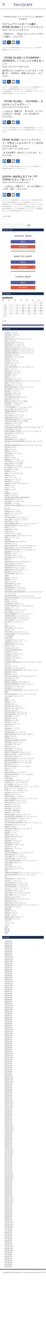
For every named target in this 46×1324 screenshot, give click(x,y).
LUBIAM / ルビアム (11, 654)
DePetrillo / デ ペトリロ (13, 451)
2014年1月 (8, 1242)
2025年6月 (8, 967)
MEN (6, 690)
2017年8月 (8, 1156)
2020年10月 (8, 1079)
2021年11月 (8, 1053)
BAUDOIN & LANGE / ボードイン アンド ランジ (22, 379)
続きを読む (19, 36)
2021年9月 (8, 1057)
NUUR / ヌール (10, 728)
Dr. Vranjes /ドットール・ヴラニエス (18, 465)
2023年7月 (8, 1013)
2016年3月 (8, 1190)
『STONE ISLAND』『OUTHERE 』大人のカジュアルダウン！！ (22, 102)
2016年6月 (8, 1184)
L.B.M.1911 (8, 636)
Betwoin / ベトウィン (12, 389)
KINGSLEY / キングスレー (14, 626)
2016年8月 (8, 1180)
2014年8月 (8, 1228)
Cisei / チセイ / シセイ (12, 423)
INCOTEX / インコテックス (14, 587)
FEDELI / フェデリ (11, 491)
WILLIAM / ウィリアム (12, 905)
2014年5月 (8, 1234)
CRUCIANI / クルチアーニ (14, 431)
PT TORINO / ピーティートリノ (31, 200)
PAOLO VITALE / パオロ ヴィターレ (17, 752)
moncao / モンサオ (11, 708)
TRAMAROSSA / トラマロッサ (16, 882)
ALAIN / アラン (10, 335)
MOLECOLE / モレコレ (13, 704)
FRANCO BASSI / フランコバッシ (17, 523)
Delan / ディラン (10, 447)
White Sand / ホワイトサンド (15, 901)
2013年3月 (8, 1262)
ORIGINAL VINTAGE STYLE (15, 738)
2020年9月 (8, 1082)
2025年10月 (8, 959)
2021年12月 (8, 1051)
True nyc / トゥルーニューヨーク (16, 886)
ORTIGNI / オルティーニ (13, 740)
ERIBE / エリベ (10, 483)
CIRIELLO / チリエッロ (13, 421)
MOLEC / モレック (11, 702)
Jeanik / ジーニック (11, 606)
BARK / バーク (9, 375)
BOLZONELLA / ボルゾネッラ (15, 395)
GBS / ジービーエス (11, 535)
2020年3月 (8, 1094)
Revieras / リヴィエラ (12, 804)
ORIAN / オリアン (11, 736)
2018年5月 (8, 1138)
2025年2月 (8, 975)
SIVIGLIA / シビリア (11, 840)
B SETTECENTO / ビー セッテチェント (19, 365)
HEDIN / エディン (11, 575)
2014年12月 (8, 1220)
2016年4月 (8, 1188)
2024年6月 (8, 991)
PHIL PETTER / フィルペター (15, 770)
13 (23, 305)
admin (26, 30)
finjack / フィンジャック (13, 511)
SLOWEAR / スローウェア (14, 842)
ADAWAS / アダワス (12, 333)
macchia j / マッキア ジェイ (14, 666)
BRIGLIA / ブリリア (11, 397)
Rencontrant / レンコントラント (16, 800)
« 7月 (4, 319)
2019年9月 (8, 1106)
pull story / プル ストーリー (14, 790)
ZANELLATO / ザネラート (14, 915)
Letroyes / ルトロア (11, 646)
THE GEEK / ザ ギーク (12, 860)
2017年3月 (8, 1166)
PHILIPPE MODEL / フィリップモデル (18, 772)
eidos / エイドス (10, 475)
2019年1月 (8, 1122)
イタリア (7, 919)
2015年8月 (8, 1204)
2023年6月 (8, 1015)
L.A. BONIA (8, 634)
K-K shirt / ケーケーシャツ (14, 620)
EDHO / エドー (10, 473)
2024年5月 (8, 993)
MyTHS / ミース (10, 720)
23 (41, 308)
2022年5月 (8, 1041)
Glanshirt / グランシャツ (13, 553)
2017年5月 (8, 1162)
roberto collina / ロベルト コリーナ (17, 812)
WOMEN (7, 907)
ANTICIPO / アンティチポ (14, 355)
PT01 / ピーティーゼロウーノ (15, 786)
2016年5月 (8, 1186)
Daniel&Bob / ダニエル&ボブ (15, 437)
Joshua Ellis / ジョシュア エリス (16, 618)
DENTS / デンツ (10, 449)
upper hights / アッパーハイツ (15, 893)
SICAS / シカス (10, 836)
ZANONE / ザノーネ (12, 917)
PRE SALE (8, 776)
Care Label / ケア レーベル (14, 413)
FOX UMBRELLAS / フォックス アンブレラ (20, 521)
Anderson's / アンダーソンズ (15, 345)
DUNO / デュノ (10, 469)
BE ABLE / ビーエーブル (13, 383)
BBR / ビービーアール (12, 381)
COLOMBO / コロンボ (12, 427)
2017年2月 (8, 1168)
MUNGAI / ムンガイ (11, 718)
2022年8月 (8, 1035)
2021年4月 (8, 1067)
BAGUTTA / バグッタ (12, 369)
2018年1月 (8, 1146)
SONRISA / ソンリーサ (13, 846)
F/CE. (6, 489)
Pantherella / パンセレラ (13, 748)
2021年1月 (8, 1073)
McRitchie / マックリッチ (13, 686)
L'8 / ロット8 (9, 628)
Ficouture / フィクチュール (14, 499)
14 (29, 305)
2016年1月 (8, 1194)
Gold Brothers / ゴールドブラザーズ (17, 559)
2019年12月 (8, 1100)
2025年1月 (8, 977)
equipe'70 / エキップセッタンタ (16, 481)
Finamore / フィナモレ (12, 509)
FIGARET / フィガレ (12, 501)
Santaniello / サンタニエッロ (14, 822)
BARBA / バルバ (10, 373)
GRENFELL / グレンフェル (14, 565)
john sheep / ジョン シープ (14, 610)
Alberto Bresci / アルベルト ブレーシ (18, 337)
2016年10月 (8, 1176)
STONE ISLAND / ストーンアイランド (21, 47)
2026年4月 (8, 947)
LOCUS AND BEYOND (13, 648)
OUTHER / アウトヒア (16, 127)
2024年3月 (8, 997)
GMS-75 (7, 557)
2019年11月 (8, 1102)
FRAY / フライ (9, 525)
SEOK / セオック (10, 832)
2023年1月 (8, 1025)
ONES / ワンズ (10, 734)
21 (29, 308)
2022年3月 (8, 1045)
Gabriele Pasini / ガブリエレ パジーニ (18, 533)
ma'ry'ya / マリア (10, 664)
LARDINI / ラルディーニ (13, 640)
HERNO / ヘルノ (16, 200)
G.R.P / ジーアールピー (13, 531)
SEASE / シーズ (10, 830)
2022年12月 (8, 1027)
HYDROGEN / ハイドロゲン (15, 585)
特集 (6, 931)
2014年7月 (8, 1230)
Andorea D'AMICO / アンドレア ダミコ (18, 347)
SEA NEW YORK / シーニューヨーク (18, 826)
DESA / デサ (9, 453)
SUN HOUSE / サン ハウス (14, 852)
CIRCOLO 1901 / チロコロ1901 (16, 419)
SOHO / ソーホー (11, 844)
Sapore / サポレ (10, 824)
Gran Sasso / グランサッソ (14, 561)
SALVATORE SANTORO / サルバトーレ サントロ (23, 820)
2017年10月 (8, 1152)
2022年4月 (8, 1043)
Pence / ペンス (10, 766)
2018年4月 (8, 1140)
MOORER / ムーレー (12, 714)
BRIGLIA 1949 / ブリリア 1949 (15, 399)
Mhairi (6, 696)
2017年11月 (8, 1150)
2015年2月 (8, 1216)
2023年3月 (8, 1021)
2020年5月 (8, 1090)
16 (41, 305)
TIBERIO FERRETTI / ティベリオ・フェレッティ (22, 870)
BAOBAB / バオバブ (11, 371)
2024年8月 (8, 987)
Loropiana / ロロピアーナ (13, 652)
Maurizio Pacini (10, 678)
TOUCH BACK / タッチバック (15, 880)
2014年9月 (8, 1226)
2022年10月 (8, 1031)
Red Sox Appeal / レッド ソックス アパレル (20, 796)
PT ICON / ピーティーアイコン (16, 780)
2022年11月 (8, 1029)
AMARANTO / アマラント (14, 341)
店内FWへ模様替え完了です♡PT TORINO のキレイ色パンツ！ (20, 176)
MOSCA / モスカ (10, 716)
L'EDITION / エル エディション (16, 630)
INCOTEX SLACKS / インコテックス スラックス (22, 595)
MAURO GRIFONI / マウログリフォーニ (19, 682)
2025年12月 (8, 955)
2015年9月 (8, 1202)
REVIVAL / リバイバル (12, 806)
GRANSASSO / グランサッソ (15, 563)
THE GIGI (8, 862)
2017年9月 (8, 1154)
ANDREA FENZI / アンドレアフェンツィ (19, 349)
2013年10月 (8, 1248)
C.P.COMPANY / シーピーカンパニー (21, 86)
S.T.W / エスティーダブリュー (15, 818)
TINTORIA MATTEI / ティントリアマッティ (20, 872)
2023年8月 (8, 1011)
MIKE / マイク (9, 698)
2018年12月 (8, 1124)
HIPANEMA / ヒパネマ (12, 581)
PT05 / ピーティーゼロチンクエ (16, 788)
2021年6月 (8, 1063)
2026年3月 (8, 949)
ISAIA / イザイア (10, 598)
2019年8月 (8, 1108)
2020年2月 (8, 1096)
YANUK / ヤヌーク (11, 911)
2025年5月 (8, 969)
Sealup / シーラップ (11, 828)
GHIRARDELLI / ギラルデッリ (15, 539)
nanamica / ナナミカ (12, 722)
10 (5, 305)
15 (35, 305)
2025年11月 (8, 957)
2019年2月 (8, 1120)
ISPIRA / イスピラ (11, 600)
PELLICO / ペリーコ (12, 762)
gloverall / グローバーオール (14, 555)
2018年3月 (8, 1142)
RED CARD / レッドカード (14, 794)
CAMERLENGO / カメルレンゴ (16, 409)
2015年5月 (8, 1210)
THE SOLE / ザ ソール (12, 864)
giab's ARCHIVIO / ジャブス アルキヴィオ (20, 543)
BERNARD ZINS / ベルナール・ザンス (18, 385)
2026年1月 (8, 953)
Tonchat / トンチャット (13, 878)
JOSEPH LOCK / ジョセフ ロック (17, 616)
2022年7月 (8, 1037)
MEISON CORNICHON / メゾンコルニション (21, 688)
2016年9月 (8, 1178)
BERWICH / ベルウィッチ (14, 387)
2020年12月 (8, 1075)
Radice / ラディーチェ (12, 792)
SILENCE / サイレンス (9, 202)
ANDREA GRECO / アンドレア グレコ (18, 351)
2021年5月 (8, 1065)
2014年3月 (8, 1238)
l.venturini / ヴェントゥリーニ (15, 638)
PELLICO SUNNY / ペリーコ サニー (17, 764)
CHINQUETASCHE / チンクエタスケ (18, 417)
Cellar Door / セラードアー (14, 415)
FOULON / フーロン (12, 519)
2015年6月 (8, 1208)
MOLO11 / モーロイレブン (14, 706)
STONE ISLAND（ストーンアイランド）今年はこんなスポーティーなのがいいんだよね (22, 141)
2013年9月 (8, 1250)
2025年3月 (8, 973)
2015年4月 (8, 1212)
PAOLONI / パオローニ (13, 754)
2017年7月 (8, 1158)
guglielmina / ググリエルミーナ (15, 567)
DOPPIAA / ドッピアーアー (14, 459)
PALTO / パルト (10, 744)
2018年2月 (8, 1144)
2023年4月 (8, 1019)
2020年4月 (8, 1092)
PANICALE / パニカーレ (13, 746)
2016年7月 (8, 1182)
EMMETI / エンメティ (12, 479)
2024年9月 (8, 985)
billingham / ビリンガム (12, 391)
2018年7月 (8, 1134)
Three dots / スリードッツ (14, 866)
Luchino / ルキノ (10, 658)
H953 (6, 573)
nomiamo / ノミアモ (11, 726)
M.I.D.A (7, 662)
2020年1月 (8, 1098)
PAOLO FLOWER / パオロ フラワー (17, 750)
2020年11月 (8, 1077)
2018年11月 (8, 1126)
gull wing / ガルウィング (13, 569)
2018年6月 (8, 1136)
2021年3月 (8, 1069)
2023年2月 (8, 1023)
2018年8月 (8, 1132)
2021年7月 (8, 1061)
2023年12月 (8, 1003)
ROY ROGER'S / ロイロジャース (16, 816)
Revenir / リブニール (12, 802)
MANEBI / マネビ (10, 670)
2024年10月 (8, 983)
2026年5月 (8, 945)
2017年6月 (8, 1160)
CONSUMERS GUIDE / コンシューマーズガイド (22, 429)
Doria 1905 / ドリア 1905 (13, 461)
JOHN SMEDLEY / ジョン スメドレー (18, 612)
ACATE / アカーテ (11, 331)
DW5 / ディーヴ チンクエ (13, 471)
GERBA (7, 537)
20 (23, 308)
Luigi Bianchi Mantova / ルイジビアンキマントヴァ (23, 660)
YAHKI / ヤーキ (10, 909)
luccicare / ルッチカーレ (13, 656)
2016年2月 (8, 1192)
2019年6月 (8, 1112)
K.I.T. (6, 622)
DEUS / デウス (10, 455)
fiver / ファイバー (10, 513)
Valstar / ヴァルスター (12, 895)
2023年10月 (8, 1007)
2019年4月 (8, 1116)
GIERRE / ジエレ (10, 551)
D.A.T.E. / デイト (10, 433)
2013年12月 (8, 1244)
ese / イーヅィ (9, 485)
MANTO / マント (10, 672)
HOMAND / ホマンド (12, 583)
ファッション (9, 921)
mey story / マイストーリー (14, 694)
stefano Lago (9, 848)
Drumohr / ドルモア (11, 467)
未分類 (35, 165)
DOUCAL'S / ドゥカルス (13, 463)
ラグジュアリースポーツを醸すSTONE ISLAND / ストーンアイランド (22, 25)
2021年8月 (8, 1059)
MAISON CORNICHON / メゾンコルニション (21, 668)
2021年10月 (8, 1055)
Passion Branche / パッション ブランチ (19, 756)
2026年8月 (8, 939)
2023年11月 (8, 1005)
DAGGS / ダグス (10, 435)
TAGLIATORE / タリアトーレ (15, 856)
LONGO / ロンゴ (10, 650)
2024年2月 (8, 999)
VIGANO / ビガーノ (11, 899)
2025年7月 (8, 965)
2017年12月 (8, 1148)
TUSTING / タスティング (13, 889)
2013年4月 (8, 1260)
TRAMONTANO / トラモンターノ (16, 884)
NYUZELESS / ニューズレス (15, 730)
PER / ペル (8, 768)
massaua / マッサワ (11, 676)
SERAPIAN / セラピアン (13, 834)
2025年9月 (8, 961)
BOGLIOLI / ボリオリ (12, 393)
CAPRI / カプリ (10, 411)
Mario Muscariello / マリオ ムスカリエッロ (20, 674)
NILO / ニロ (8, 724)
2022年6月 (8, 1039)
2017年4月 (8, 1164)
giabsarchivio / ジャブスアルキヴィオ (18, 545)
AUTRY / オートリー (12, 361)
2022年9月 (8, 1033)
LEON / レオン (9, 644)
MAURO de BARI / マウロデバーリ (17, 680)
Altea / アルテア (10, 339)
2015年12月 (8, 1196)
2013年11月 (8, 1246)
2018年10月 (8, 1128)
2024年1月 (8, 1001)
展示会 (6, 927)
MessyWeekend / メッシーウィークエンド (20, 692)
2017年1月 (8, 1170)
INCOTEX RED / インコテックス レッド (19, 593)
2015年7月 (8, 1206)
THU (6, 868)
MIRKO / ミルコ (10, 700)
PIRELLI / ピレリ (10, 774)
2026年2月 (8, 951)
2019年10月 (8, 1104)
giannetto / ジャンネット (13, 549)
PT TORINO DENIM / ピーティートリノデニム (21, 784)
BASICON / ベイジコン (13, 377)
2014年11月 (8, 1222)
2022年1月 (8, 1049)
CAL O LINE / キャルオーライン (16, 407)
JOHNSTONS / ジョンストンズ (16, 614)
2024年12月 (8, 979)
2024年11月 (8, 981)
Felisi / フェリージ (11, 493)
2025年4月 (8, 971)
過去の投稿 (6, 214)
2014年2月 (8, 1240)
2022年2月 (8, 1047)
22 (35, 308)
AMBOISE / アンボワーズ (14, 343)
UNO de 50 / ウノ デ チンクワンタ (17, 891)
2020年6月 (8, 1088)
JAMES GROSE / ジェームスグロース (18, 604)
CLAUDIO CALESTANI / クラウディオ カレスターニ (23, 425)
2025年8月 (8, 963)
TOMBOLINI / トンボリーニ (14, 876)
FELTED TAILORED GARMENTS (16, 495)
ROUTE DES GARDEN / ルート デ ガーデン (21, 814)
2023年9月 (8, 1009)
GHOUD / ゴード (10, 541)
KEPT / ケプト (9, 624)
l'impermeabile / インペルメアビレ (17, 632)
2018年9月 (8, 1130)
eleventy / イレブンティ (13, 477)
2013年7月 (8, 1254)
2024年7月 (8, 989)
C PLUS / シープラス (12, 403)
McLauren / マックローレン (14, 684)
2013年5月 (8, 1258)
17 (5, 308)
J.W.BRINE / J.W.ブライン (14, 602)
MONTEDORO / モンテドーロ (15, 712)
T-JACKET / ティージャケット (15, 854)
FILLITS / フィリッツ (12, 507)
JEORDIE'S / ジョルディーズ (33, 90)
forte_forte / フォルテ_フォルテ (15, 517)
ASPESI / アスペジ (11, 359)
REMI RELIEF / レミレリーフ (15, 798)
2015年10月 (8, 1200)
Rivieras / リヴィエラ (12, 810)
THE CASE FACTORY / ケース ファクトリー (21, 858)
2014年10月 (8, 1224)
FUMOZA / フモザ (11, 527)
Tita (5, 874)
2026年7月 (8, 941)
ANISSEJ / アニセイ (12, 353)
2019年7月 (8, 1110)
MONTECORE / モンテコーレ (15, 710)
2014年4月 (8, 1236)
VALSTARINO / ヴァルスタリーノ (17, 897)
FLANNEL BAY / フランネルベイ (16, 515)
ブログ (6, 923)
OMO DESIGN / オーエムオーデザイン (19, 732)
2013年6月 (8, 1256)
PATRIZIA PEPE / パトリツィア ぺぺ (18, 758)
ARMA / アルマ (10, 357)
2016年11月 (8, 1174)
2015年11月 (8, 1198)
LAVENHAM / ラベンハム (13, 642)
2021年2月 (8, 1071)
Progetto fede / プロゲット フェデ (16, 778)
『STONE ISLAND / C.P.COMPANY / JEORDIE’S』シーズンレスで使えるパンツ (23, 60)
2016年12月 (8, 1172)
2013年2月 (8, 1264)
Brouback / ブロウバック (13, 401)
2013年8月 (8, 1252)
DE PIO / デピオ (10, 445)
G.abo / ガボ (9, 529)
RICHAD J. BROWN (12, 808)
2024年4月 (8, 995)
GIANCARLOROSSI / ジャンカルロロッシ (20, 547)
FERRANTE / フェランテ (13, 497)
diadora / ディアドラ (12, 457)
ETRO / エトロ (10, 487)
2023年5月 (8, 1017)
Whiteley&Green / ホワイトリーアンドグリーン (22, 903)
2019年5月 (8, 1114)
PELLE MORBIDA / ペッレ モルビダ (17, 760)
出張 (6, 925)
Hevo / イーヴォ (10, 579)
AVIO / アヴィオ (10, 363)
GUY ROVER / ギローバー (14, 571)
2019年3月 (8, 1118)
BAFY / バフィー (10, 367)
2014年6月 (8, 1232)
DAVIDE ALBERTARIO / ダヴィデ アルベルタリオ (23, 443)
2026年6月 (8, 943)
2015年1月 (8, 1218)
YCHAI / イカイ (10, 913)
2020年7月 (8, 1086)
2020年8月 (8, 1084)
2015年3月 (8, 1214)
